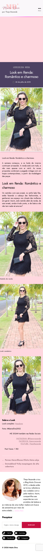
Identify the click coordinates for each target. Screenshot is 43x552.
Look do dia (18, 67)
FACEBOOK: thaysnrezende (30, 441)
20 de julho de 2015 (22, 82)
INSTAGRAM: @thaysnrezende (28, 438)
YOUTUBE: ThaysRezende (30, 443)
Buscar (31, 525)
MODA (27, 67)
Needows (19, 423)
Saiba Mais (19, 510)
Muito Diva (13, 547)
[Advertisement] (21, 39)
